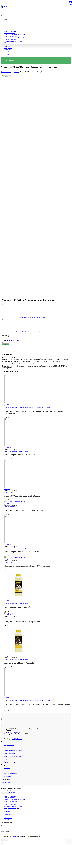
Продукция (8, 48)
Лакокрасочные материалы (13, 41)
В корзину (5, 344)
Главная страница (6, 72)
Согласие (15, 836)
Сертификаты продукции (11, 773)
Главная (7, 46)
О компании (8, 53)
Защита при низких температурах (15, 34)
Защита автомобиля (10, 36)
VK (9, 782)
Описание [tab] (8, 350)
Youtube (3, 782)
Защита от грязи (9, 33)
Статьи (6, 51)
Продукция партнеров (11, 43)
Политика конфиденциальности (12, 770)
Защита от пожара (10, 31)
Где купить (8, 49)
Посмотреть (5, 792)
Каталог (16, 72)
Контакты (7, 54)
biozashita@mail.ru (15, 732)
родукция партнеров (10, 762)
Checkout (12, 792)
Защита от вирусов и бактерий (14, 38)
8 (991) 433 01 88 (17, 739)
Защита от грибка (10, 39)
